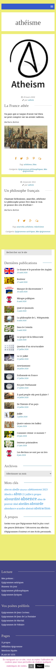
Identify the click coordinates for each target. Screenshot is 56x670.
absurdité (12, 498)
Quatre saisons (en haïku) (29, 423)
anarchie (20, 226)
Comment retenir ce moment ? (31, 433)
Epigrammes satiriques (25, 231)
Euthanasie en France (27, 375)
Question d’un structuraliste (30, 346)
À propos (5, 642)
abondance (10, 508)
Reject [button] (39, 666)
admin (31, 100)
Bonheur (21, 279)
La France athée (16, 106)
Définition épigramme (11, 646)
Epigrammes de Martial (12, 620)
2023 (45, 489)
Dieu (34, 164)
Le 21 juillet (22, 356)
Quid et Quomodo (25, 308)
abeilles (24, 504)
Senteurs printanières (27, 442)
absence (29, 499)
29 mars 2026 (29, 97)
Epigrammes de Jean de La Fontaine (18, 616)
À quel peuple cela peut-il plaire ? (33, 394)
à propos (36, 494)
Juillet (19, 413)
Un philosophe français (21, 190)
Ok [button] (31, 666)
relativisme (39, 226)
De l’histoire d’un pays (27, 404)
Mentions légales (9, 650)
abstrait (30, 508)
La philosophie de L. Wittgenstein (33, 317)
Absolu (8, 494)
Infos (47, 666)
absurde (36, 503)
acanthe (21, 508)
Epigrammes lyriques (11, 594)
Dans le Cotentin (24, 327)
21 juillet (27, 494)
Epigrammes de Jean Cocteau (15, 612)
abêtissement (35, 489)
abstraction (42, 508)
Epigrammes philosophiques (30, 169)
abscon (8, 489)
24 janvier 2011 (29, 182)
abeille (15, 489)
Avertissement (23, 365)
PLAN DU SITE (8, 654)
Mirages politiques (25, 298)
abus (18, 493)
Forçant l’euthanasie (26, 384)
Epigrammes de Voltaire (12, 624)
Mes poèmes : (7, 578)
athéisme (28, 164)
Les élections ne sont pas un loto (32, 452)
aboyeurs (24, 489)
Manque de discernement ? (30, 288)
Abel (15, 504)
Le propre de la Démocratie (30, 337)
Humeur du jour (9, 586)
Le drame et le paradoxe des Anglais (34, 269)
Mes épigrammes (43, 231)
